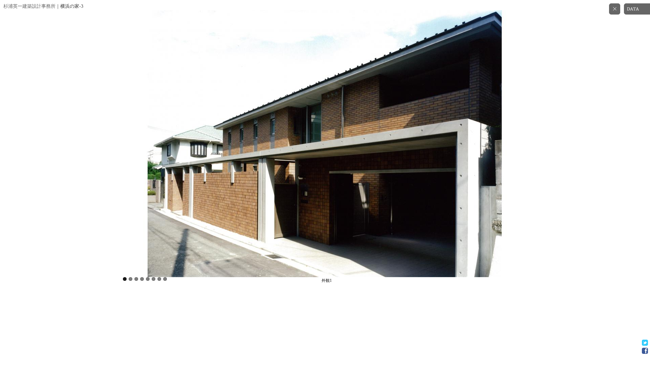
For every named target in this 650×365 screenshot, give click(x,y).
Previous (156, 140)
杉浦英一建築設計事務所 (29, 6)
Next (494, 140)
